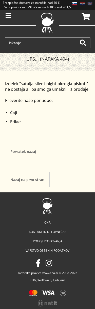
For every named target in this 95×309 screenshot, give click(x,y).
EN (89, 4)
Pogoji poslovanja (47, 241)
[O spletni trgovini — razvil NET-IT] (47, 303)
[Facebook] (38, 263)
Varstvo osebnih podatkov (47, 250)
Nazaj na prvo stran (27, 179)
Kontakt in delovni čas (47, 232)
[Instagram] (49, 263)
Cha (47, 222)
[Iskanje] (85, 43)
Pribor (15, 121)
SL (74, 4)
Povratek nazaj (23, 151)
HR (82, 4)
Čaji (13, 112)
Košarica (85, 16)
